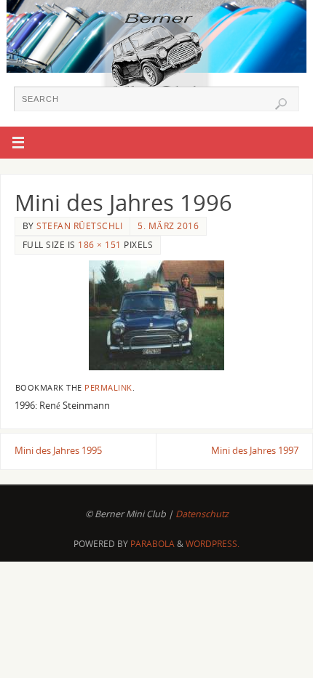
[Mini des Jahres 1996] (156, 315)
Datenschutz (202, 514)
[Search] (281, 104)
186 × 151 (100, 245)
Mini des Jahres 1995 (58, 450)
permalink (108, 388)
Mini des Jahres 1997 (254, 450)
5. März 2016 (168, 226)
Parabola (152, 544)
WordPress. (212, 544)
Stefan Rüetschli (79, 226)
